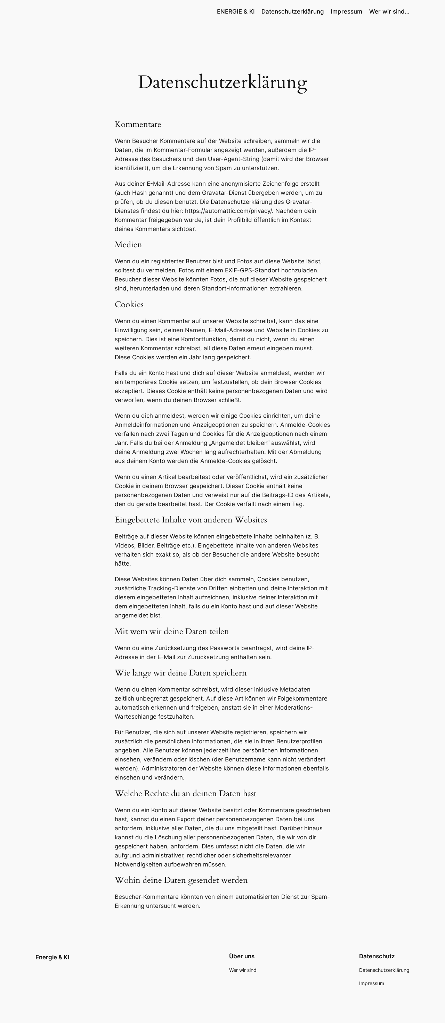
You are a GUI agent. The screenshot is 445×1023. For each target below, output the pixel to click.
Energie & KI (52, 957)
